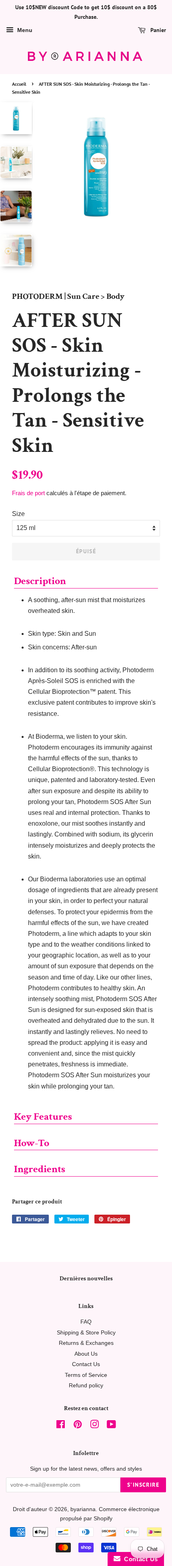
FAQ (86, 1322)
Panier (157, 30)
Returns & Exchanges (86, 1343)
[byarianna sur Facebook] (60, 1426)
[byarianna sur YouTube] (111, 1426)
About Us (86, 1354)
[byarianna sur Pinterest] (77, 1426)
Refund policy (86, 1386)
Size (18, 513)
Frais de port (28, 493)
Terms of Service (86, 1375)
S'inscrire (143, 1484)
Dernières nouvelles (86, 1278)
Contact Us (86, 1364)
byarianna (83, 1509)
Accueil (19, 84)
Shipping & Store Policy (86, 1333)
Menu (24, 30)
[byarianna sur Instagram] (94, 1426)
